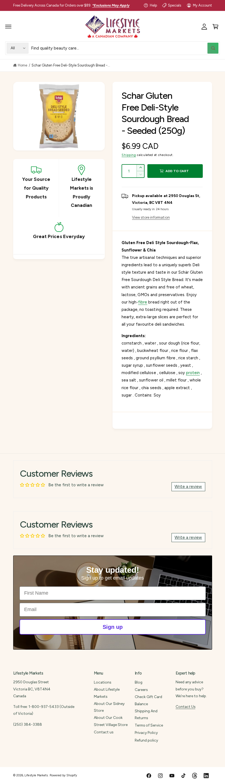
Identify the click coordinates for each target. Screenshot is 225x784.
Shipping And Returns (146, 714)
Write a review (188, 486)
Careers (141, 689)
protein (193, 372)
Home (22, 65)
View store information (151, 217)
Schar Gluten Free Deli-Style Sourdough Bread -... (71, 65)
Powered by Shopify (63, 775)
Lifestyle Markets (36, 775)
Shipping (129, 155)
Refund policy (146, 740)
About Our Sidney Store (109, 707)
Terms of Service (149, 725)
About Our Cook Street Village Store (111, 721)
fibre (142, 302)
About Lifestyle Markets (107, 692)
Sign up (113, 627)
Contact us (103, 732)
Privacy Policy (146, 732)
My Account (202, 5)
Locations (102, 682)
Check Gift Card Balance (148, 700)
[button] (8, 26)
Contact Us (185, 706)
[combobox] (125, 48)
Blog (138, 682)
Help (153, 5)
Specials (174, 5)
